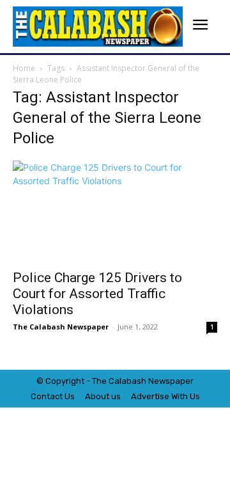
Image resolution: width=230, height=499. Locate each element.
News (159, 381)
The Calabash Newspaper (61, 326)
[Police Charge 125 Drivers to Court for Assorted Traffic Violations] (115, 211)
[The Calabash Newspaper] (98, 26)
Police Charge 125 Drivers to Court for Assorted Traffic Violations (97, 293)
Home (24, 68)
